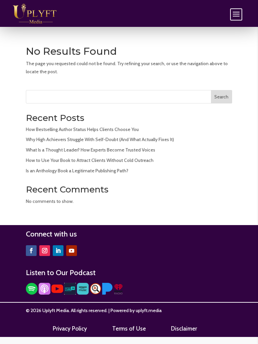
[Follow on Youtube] (71, 250)
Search (221, 97)
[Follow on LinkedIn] (58, 250)
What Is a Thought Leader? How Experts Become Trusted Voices (90, 150)
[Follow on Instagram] (44, 250)
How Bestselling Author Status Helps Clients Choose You (82, 129)
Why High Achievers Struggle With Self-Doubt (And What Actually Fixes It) (100, 139)
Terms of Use (129, 328)
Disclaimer (184, 328)
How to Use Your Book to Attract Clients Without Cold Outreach (90, 160)
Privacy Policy (70, 328)
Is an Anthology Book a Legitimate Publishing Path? (77, 171)
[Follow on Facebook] (31, 250)
